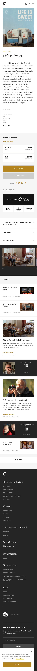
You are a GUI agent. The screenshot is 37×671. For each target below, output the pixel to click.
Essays (5, 355)
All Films (6, 486)
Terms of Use (10, 565)
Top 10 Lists (7, 511)
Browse (6, 532)
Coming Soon (8, 493)
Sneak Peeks (7, 296)
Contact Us (8, 546)
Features (6, 517)
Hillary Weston (9, 414)
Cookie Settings (9, 573)
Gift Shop (6, 499)
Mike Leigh (7, 52)
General (6, 592)
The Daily (6, 520)
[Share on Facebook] (16, 183)
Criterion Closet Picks (12, 496)
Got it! (17, 664)
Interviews (6, 417)
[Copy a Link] (25, 183)
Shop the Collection (13, 481)
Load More (18, 459)
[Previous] (3, 256)
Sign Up (6, 535)
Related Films (8, 241)
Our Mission (9, 542)
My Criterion (10, 553)
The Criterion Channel (15, 527)
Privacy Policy (9, 569)
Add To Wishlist (18, 175)
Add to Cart (18, 168)
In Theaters (6, 450)
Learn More (20, 659)
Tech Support (8, 598)
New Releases (8, 489)
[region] (17, 659)
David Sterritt (9, 352)
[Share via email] (22, 183)
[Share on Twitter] (19, 183)
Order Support (9, 595)
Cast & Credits (8, 232)
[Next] (33, 256)
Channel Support (10, 602)
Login (5, 558)
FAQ (5, 587)
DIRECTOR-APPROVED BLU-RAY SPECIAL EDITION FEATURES (17, 223)
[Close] (31, 651)
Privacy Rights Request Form (14, 576)
